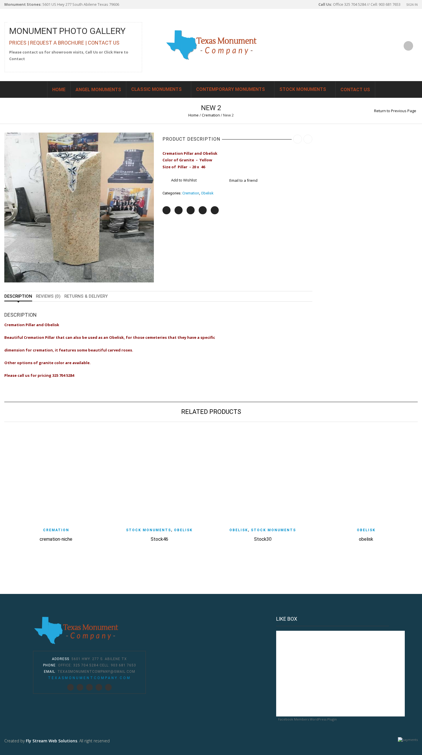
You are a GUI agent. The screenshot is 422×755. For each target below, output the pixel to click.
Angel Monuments (98, 89)
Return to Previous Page (395, 110)
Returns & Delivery (86, 296)
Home (58, 89)
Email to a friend (243, 180)
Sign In (412, 4)
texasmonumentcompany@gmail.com (96, 672)
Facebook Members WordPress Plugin (307, 719)
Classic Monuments (156, 89)
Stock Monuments (302, 89)
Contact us (355, 89)
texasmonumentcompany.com (89, 678)
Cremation (211, 115)
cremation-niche (56, 539)
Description (18, 296)
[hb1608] (79, 207)
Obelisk (207, 193)
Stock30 (263, 539)
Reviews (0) (48, 296)
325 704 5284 (85, 665)
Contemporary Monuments (230, 89)
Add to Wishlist (184, 180)
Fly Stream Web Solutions (51, 740)
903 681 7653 (123, 665)
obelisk (366, 539)
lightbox (15, 272)
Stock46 (159, 539)
